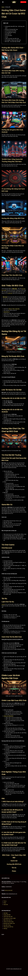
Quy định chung (7, 925)
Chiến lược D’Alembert (8, 716)
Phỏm (13, 308)
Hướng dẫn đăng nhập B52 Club (13, 218)
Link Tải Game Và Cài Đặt (10, 30)
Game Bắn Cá (8, 34)
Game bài (14, 861)
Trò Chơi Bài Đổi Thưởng (10, 32)
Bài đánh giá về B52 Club (9, 923)
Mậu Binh (17, 308)
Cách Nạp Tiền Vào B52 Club (12, 275)
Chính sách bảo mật (8, 916)
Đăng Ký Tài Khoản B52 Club (11, 29)
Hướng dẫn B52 (7, 914)
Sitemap (5, 928)
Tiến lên (10, 308)
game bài (10, 293)
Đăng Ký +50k (23, 1)
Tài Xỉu (6, 37)
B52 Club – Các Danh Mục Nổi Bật (12, 41)
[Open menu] (3, 2)
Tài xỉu (14, 868)
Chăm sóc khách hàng (8, 921)
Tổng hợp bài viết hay (8, 926)
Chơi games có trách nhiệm (10, 918)
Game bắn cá (6, 311)
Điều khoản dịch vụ (8, 920)
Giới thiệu (6, 913)
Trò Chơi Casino (8, 35)
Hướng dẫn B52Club (14, 864)
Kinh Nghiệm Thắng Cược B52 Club (13, 40)
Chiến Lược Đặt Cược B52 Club (12, 38)
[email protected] (8, 890)
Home (3, 7)
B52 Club (15, 288)
